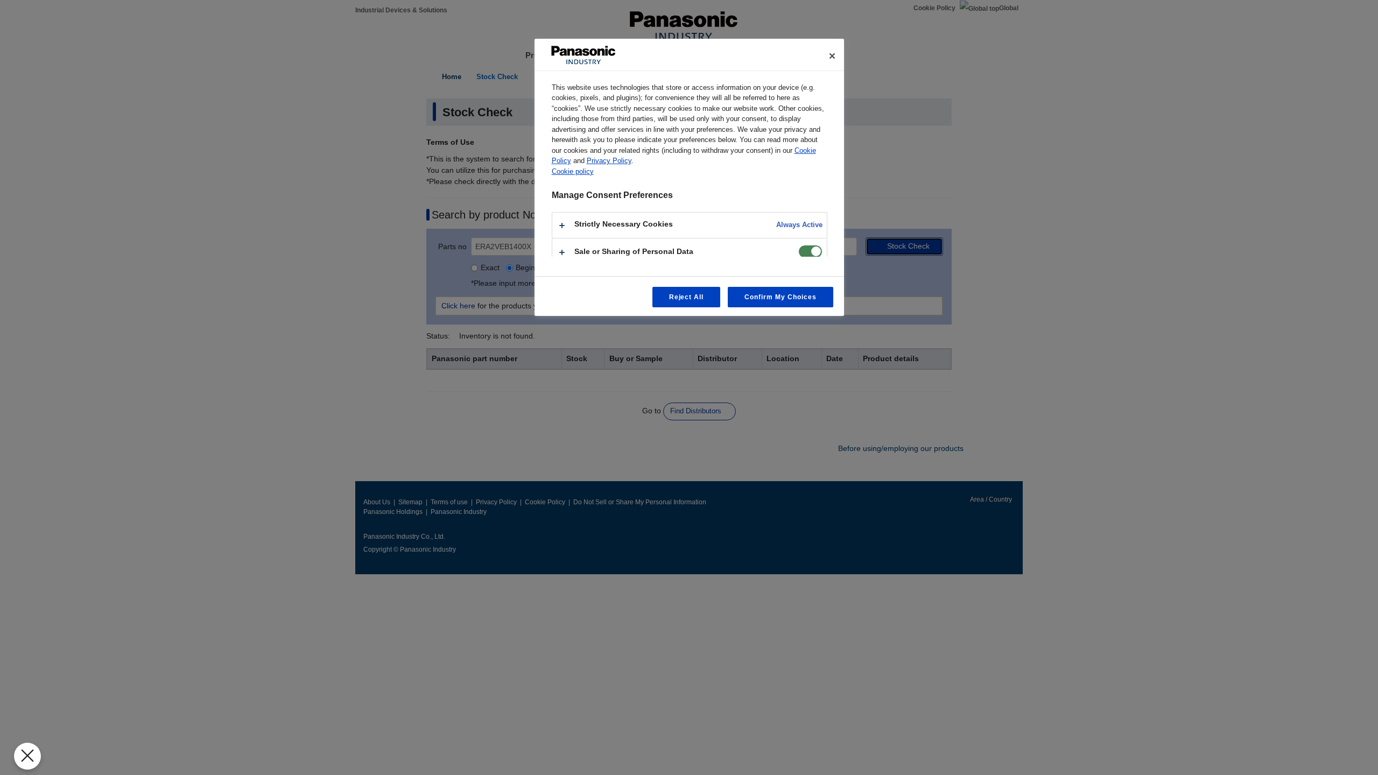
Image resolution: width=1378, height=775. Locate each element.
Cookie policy (573, 171)
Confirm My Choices (780, 297)
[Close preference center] (832, 56)
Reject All (686, 297)
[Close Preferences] (27, 756)
